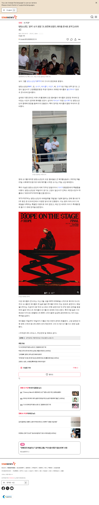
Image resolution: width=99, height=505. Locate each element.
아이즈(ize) (56, 471)
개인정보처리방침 (11, 467)
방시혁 (66, 100)
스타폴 (62, 471)
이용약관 (41, 467)
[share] (75, 39)
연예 (20, 23)
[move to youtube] (12, 488)
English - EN (11, 10)
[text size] (79, 39)
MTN (21, 471)
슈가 (37, 86)
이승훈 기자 (22, 36)
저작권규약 (34, 467)
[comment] (71, 39)
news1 (31, 471)
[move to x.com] (7, 488)
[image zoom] (78, 72)
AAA (50, 471)
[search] (92, 16)
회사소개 (3, 467)
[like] (68, 39)
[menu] (95, 16)
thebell (45, 471)
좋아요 (51, 374)
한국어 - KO (11, 482)
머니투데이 (15, 471)
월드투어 (70, 89)
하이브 (55, 100)
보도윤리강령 (57, 467)
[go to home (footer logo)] (9, 463)
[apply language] (14, 10)
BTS (39, 81)
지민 (50, 86)
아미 (60, 187)
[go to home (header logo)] (9, 17)
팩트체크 (50, 467)
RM (29, 86)
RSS (45, 467)
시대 (40, 471)
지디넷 (36, 471)
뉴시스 (26, 471)
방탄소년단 (30, 81)
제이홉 (43, 86)
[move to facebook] (3, 488)
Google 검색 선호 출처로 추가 (27, 39)
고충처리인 (27, 467)
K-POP (26, 23)
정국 (58, 86)
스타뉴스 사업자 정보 (6, 474)
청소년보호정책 (20, 467)
